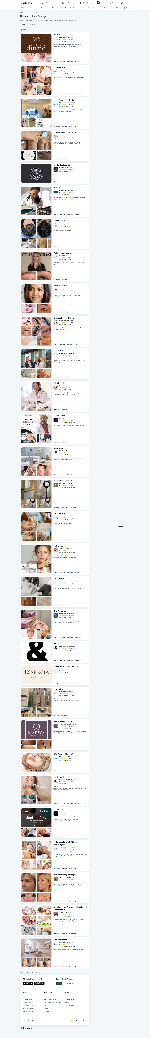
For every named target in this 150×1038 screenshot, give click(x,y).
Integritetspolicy (69, 999)
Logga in (25, 996)
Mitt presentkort (28, 1005)
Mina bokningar (27, 999)
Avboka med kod (28, 1011)
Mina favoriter (27, 1002)
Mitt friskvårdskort (28, 1008)
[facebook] (33, 1020)
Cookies (67, 1002)
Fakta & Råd (47, 1005)
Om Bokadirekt (48, 996)
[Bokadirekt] (26, 3)
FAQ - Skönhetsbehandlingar (52, 1002)
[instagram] (24, 1020)
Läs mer (59, 983)
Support (46, 1011)
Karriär (46, 1008)
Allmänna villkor (69, 1005)
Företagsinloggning (69, 983)
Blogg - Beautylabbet (50, 999)
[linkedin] (29, 1020)
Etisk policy (68, 996)
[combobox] (50, 3)
